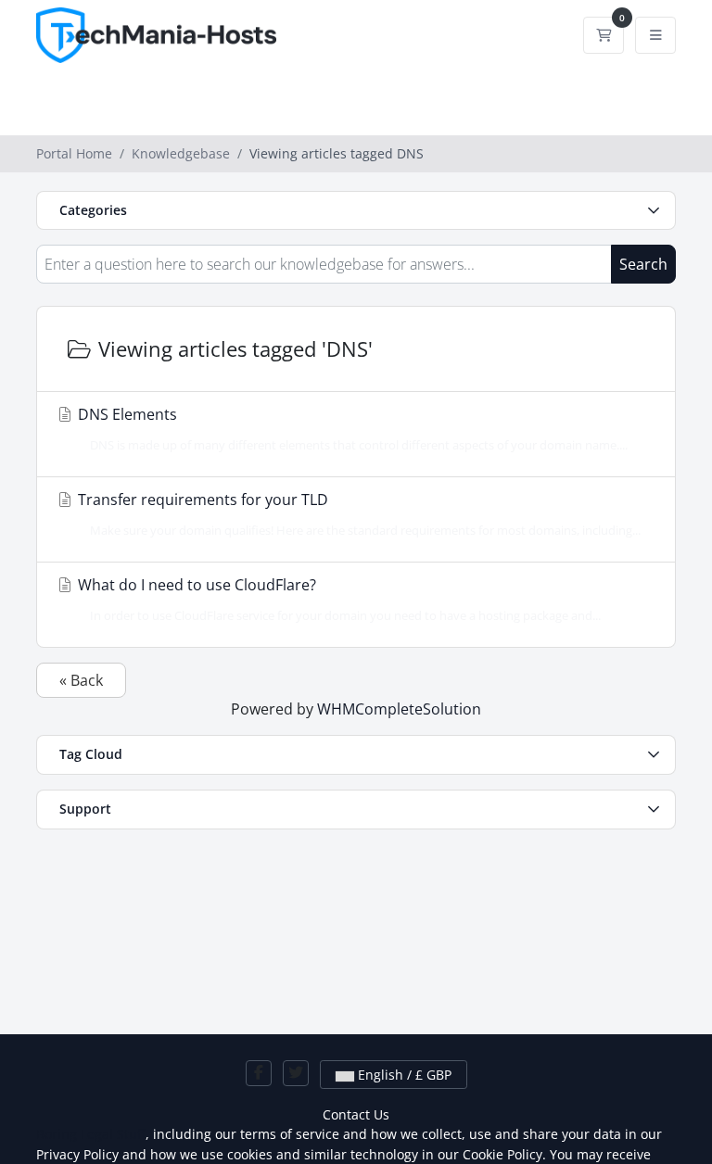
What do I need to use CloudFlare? (337, 599)
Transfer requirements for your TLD (357, 513)
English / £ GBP (402, 1074)
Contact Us (356, 1114)
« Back (81, 680)
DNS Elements (351, 428)
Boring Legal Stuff (91, 1134)
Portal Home (74, 153)
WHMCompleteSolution (399, 709)
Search (643, 264)
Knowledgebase (181, 153)
